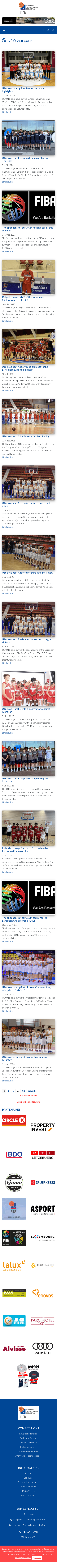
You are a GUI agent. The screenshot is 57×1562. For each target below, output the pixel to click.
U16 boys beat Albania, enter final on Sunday (25, 436)
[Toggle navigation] (4, 30)
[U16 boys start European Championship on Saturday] (28, 758)
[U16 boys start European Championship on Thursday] (28, 137)
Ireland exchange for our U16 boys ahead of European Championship (25, 850)
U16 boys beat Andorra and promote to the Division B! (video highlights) (25, 368)
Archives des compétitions (27, 1455)
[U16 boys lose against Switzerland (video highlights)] (28, 68)
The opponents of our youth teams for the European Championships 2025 (24, 919)
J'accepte (37, 1558)
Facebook (29, 1514)
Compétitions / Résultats (28, 1101)
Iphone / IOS (29, 1537)
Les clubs (28, 1477)
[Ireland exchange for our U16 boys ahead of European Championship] (28, 827)
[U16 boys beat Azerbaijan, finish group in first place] (28, 482)
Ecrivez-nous (29, 1495)
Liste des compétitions (28, 1451)
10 (23, 1090)
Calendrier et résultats (28, 1442)
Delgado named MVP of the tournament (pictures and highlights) (23, 298)
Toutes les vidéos (28, 1447)
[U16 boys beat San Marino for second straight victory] (28, 619)
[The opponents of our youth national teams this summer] (28, 207)
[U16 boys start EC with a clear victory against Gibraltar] (28, 688)
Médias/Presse (28, 1491)
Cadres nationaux (28, 1095)
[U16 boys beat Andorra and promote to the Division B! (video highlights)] (28, 346)
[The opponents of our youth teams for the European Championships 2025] (28, 897)
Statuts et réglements (28, 1482)
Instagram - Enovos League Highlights (28, 1525)
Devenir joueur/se (28, 1486)
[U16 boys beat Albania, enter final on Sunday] (28, 416)
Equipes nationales (28, 1433)
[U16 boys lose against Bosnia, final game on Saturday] (28, 1036)
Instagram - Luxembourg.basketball (29, 1519)
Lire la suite (7, 112)
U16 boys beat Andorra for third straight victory (27, 572)
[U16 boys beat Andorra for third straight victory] (28, 552)
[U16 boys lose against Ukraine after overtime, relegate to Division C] (28, 967)
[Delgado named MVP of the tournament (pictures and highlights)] (28, 277)
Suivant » (32, 1090)
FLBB (28, 1473)
